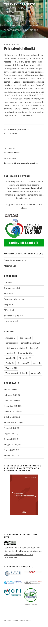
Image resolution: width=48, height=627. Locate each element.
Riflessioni (9, 310)
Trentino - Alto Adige (16, 373)
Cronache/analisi (12, 288)
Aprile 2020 (9, 450)
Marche (10, 358)
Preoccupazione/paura (14, 299)
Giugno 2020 (10, 439)
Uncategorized (11, 321)
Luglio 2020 (9, 433)
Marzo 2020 (9, 455)
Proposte (23, 130)
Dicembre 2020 (11, 406)
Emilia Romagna (30, 343)
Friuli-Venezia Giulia (16, 348)
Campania (11, 343)
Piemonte (25, 358)
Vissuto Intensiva (19, 3)
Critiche (12, 130)
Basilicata (25, 338)
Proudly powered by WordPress (17, 620)
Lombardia (25, 353)
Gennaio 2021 (10, 400)
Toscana (12, 134)
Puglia (9, 363)
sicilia (37, 363)
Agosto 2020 (10, 428)
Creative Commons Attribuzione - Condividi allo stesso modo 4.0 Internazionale (23, 554)
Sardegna (23, 363)
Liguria (10, 353)
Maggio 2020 (10, 444)
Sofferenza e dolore (13, 316)
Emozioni (8, 293)
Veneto (36, 373)
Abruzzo (10, 338)
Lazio (34, 348)
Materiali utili (10, 266)
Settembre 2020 (12, 422)
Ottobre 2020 (10, 417)
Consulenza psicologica (15, 260)
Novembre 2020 (11, 411)
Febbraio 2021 (10, 395)
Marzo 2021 (9, 389)
